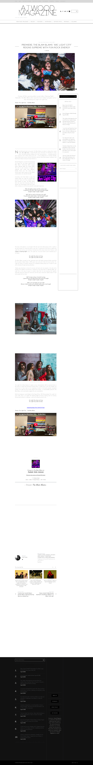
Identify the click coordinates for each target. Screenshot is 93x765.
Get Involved (45, 1)
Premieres (47, 42)
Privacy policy (55, 707)
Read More (40, 562)
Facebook (30, 472)
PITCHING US (54, 701)
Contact (57, 1)
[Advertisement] (46, 32)
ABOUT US (55, 695)
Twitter (35, 472)
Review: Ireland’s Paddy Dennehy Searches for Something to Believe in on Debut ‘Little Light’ (45, 594)
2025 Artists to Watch (37, 1)
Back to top (74, 762)
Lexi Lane (47, 50)
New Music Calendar (27, 1)
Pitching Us (52, 1)
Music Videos (43, 42)
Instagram (41, 472)
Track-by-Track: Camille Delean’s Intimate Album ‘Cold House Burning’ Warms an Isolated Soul (26, 594)
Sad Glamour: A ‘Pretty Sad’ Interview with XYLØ (50, 582)
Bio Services (63, 1)
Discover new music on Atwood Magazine (35, 475)
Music (40, 42)
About (20, 1)
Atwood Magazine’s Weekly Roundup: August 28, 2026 (30, 675)
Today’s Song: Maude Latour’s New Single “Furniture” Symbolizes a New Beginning (46, 556)
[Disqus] (35, 613)
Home (16, 1)
